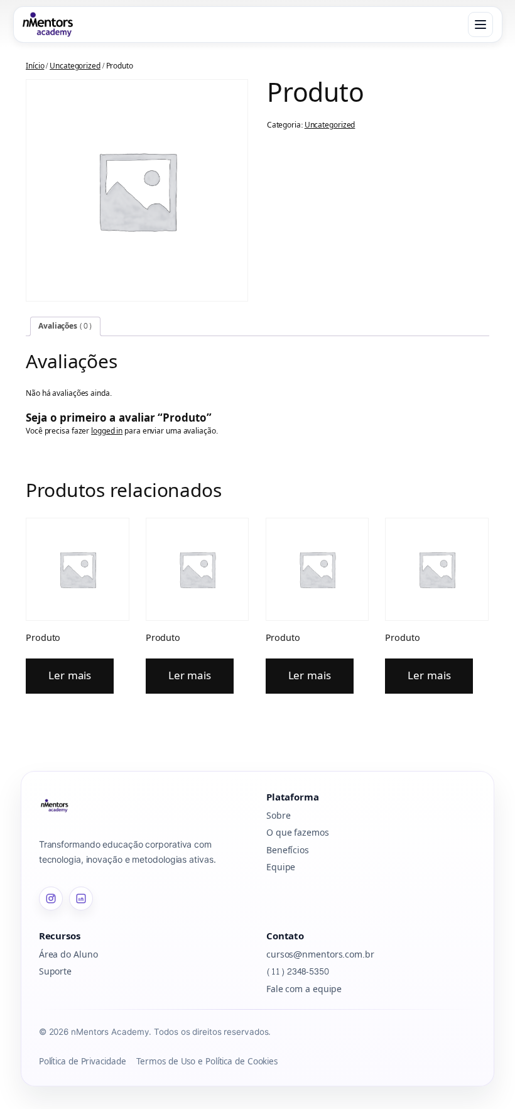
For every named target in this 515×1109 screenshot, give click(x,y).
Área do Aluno (68, 955)
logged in (106, 431)
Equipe (280, 867)
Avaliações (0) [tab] (65, 326)
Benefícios (287, 850)
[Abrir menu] (480, 24)
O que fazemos (297, 833)
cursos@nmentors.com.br (320, 955)
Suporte (55, 972)
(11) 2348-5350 (297, 972)
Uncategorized (75, 66)
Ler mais (69, 676)
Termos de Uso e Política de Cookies (207, 1062)
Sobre (278, 816)
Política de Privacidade (82, 1062)
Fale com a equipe (304, 989)
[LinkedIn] (81, 898)
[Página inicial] (144, 805)
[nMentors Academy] (48, 24)
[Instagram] (51, 898)
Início (35, 66)
